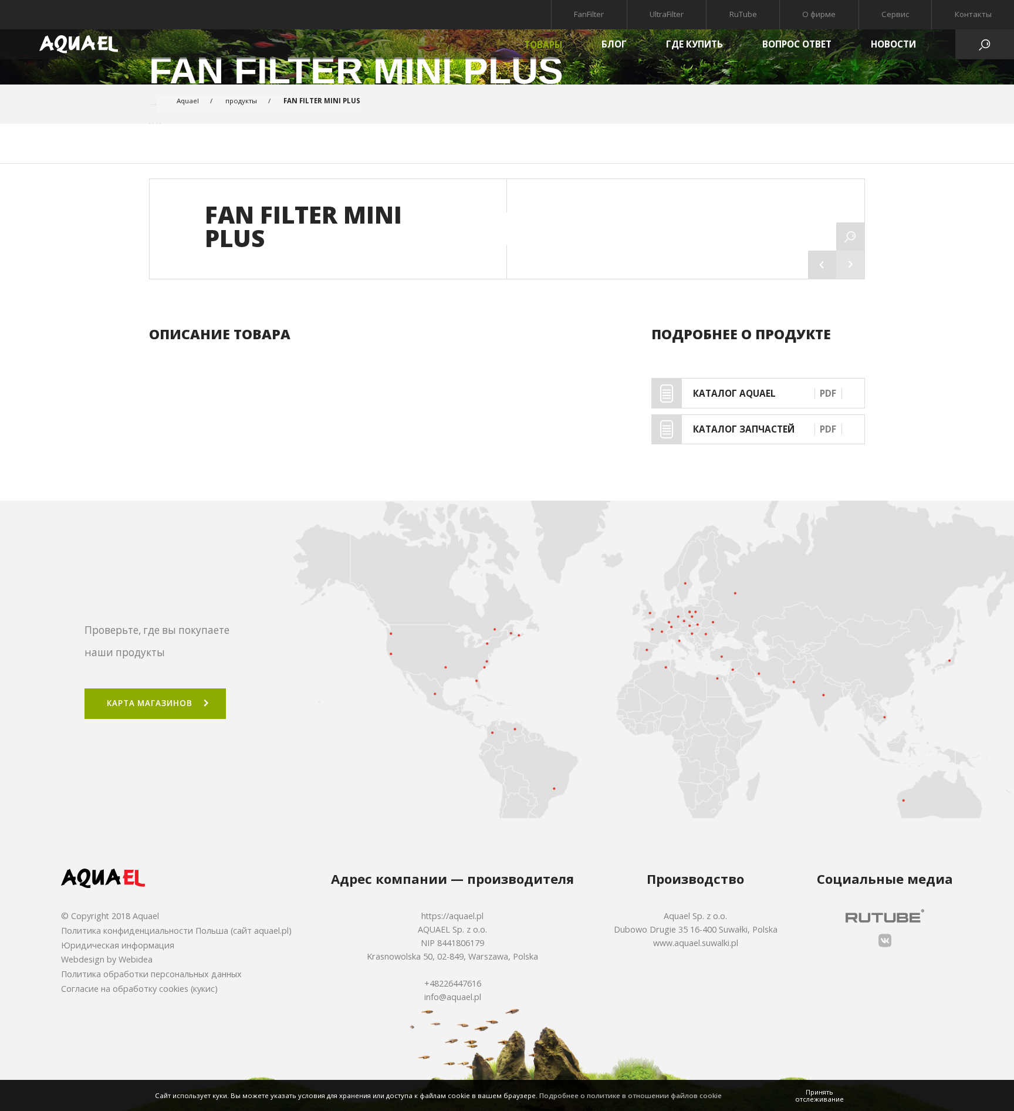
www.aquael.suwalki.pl (695, 942)
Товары (543, 44)
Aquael (188, 100)
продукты (241, 100)
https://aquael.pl (452, 915)
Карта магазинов (149, 703)
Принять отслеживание (819, 1095)
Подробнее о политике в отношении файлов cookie (630, 1095)
